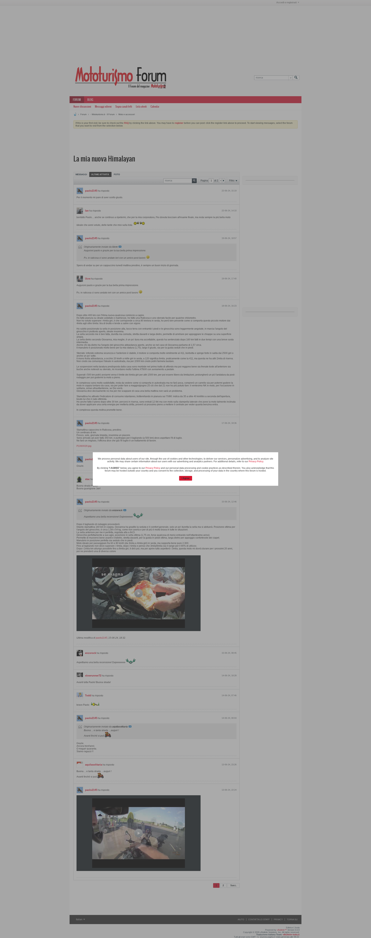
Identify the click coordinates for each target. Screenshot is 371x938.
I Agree (186, 478)
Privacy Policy (256, 461)
